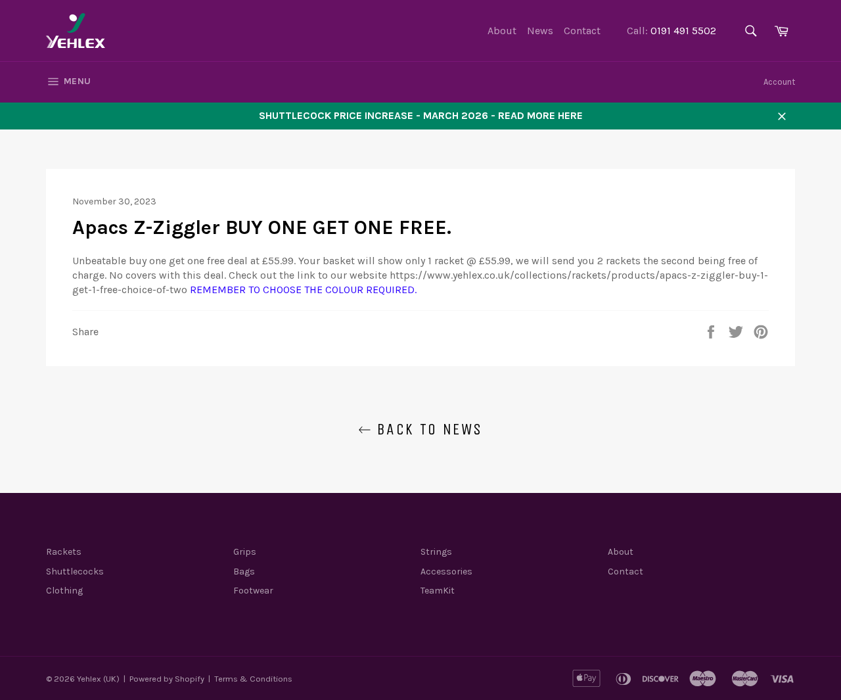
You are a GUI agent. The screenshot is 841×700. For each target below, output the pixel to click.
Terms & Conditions (253, 679)
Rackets (63, 551)
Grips (244, 551)
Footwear (253, 590)
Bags (244, 571)
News (540, 30)
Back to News (426, 429)
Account (779, 82)
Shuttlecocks (75, 571)
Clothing (64, 590)
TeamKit (437, 590)
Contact (582, 30)
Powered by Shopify (166, 679)
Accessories (446, 571)
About (502, 30)
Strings (436, 551)
